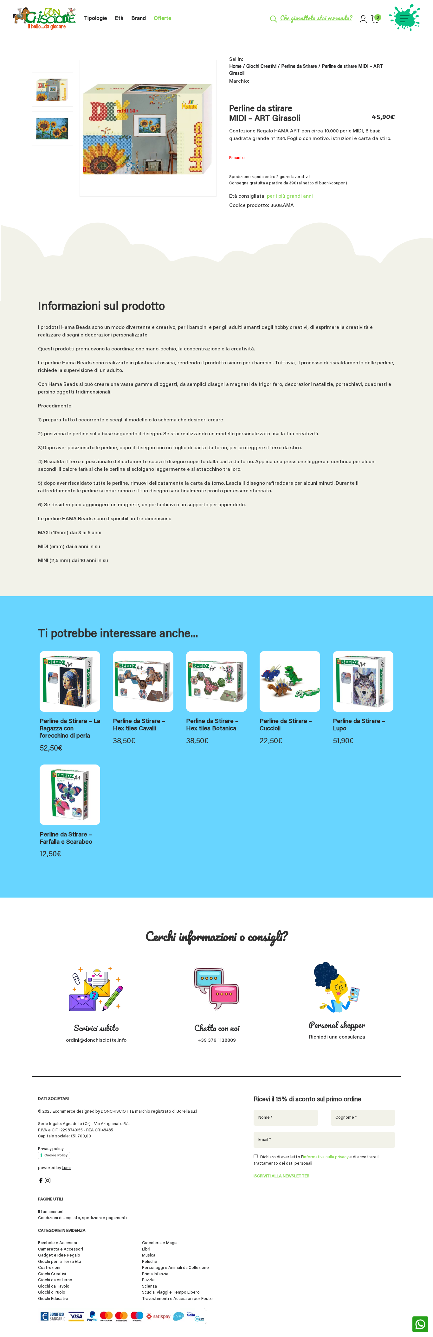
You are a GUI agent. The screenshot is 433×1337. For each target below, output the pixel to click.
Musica (148, 1255)
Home (235, 66)
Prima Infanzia (155, 1274)
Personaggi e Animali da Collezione (175, 1268)
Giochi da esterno (55, 1280)
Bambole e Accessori (58, 1243)
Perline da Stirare (299, 66)
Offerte (162, 19)
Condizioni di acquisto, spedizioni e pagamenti (82, 1218)
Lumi (66, 1168)
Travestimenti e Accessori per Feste (177, 1299)
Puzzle (148, 1280)
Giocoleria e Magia (160, 1243)
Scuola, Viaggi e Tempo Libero (171, 1292)
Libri (146, 1249)
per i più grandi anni (290, 196)
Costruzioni (49, 1268)
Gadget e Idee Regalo (59, 1255)
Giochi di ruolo (51, 1292)
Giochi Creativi (261, 66)
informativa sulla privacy (325, 1157)
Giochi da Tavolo (53, 1286)
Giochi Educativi (53, 1299)
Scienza (149, 1286)
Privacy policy (50, 1149)
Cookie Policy (56, 1155)
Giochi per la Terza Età (59, 1262)
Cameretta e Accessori (60, 1249)
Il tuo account (51, 1212)
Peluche (149, 1262)
